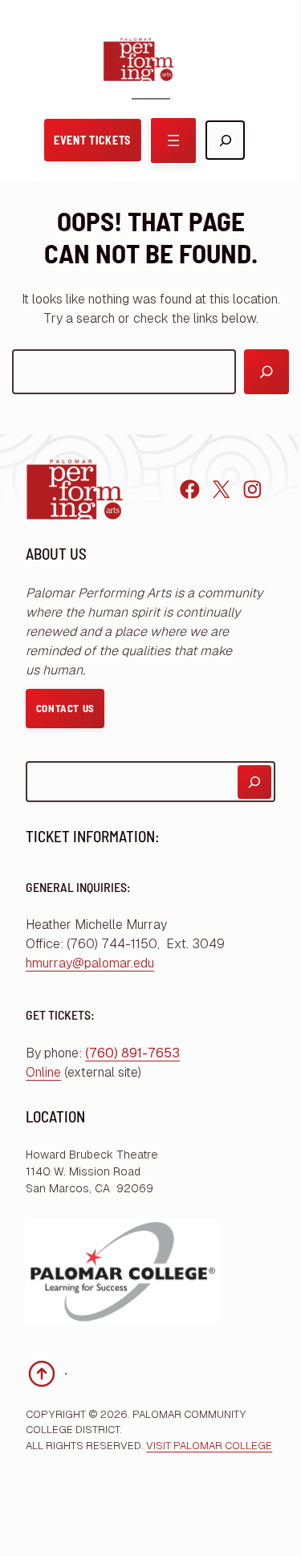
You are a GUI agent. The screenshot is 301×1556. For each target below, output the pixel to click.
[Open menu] (173, 140)
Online (43, 1072)
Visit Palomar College (209, 1446)
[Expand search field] (225, 140)
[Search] (266, 371)
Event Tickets (92, 140)
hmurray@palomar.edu (90, 963)
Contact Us (66, 708)
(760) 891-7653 (132, 1053)
